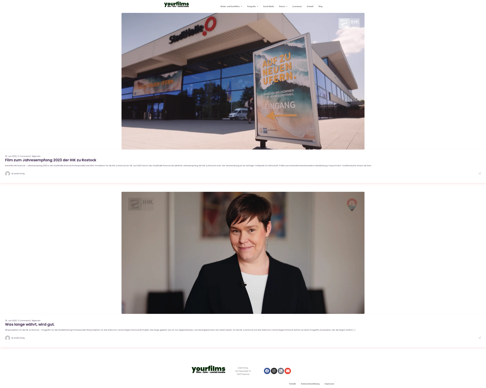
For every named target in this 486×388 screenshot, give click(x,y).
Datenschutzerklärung (310, 384)
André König (19, 173)
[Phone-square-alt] (281, 371)
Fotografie (251, 6)
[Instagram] (274, 371)
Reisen (282, 6)
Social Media (268, 6)
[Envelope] (288, 371)
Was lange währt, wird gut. (30, 324)
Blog (320, 6)
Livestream (297, 6)
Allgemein (36, 156)
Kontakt (310, 6)
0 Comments (24, 156)
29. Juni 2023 (10, 156)
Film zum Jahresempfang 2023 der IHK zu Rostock (50, 160)
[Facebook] (267, 371)
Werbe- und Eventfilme (230, 6)
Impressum (329, 384)
